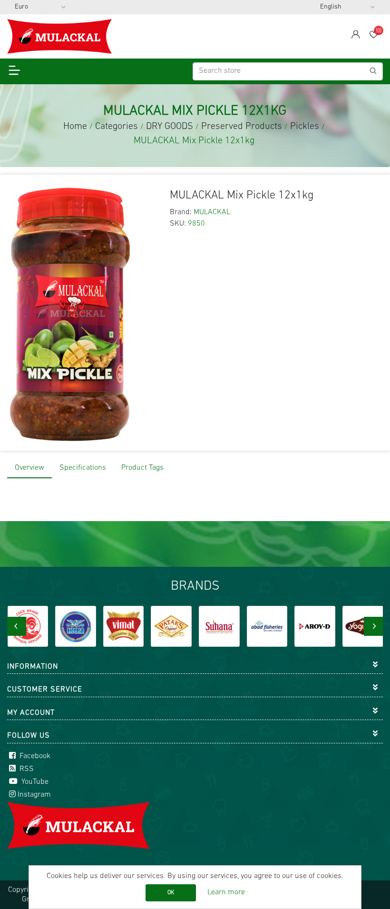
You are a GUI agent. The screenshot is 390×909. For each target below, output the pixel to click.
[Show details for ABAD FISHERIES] (267, 626)
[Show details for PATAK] (171, 626)
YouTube (34, 782)
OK (170, 893)
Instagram (34, 795)
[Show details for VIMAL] (123, 626)
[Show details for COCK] (28, 626)
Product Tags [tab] (142, 468)
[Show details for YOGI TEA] (362, 626)
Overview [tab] (29, 468)
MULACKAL (212, 212)
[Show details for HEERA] (75, 626)
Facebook (34, 756)
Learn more (226, 892)
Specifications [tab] (82, 468)
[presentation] (16, 626)
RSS (26, 769)
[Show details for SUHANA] (219, 626)
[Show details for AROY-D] (314, 626)
